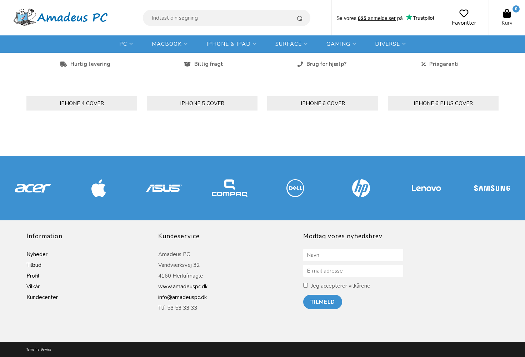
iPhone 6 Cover (323, 103)
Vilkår (33, 286)
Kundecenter (42, 297)
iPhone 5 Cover (202, 103)
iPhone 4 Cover (82, 103)
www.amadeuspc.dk (183, 286)
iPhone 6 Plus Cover (443, 103)
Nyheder (37, 254)
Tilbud (33, 265)
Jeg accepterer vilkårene (340, 285)
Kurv (506, 22)
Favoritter (464, 22)
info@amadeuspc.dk (182, 297)
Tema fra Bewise (38, 349)
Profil (32, 275)
